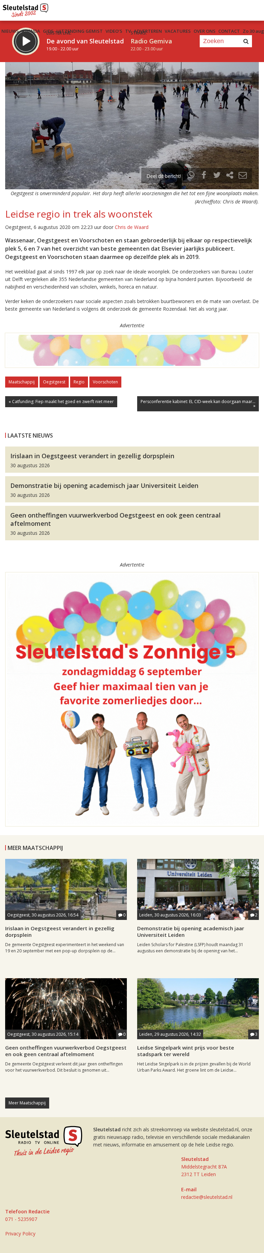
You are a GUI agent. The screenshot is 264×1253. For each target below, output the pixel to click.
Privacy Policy (20, 1233)
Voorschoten (105, 382)
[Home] (25, 8)
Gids (48, 31)
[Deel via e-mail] (243, 176)
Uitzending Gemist (79, 31)
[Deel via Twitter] (217, 176)
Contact (229, 31)
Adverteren (148, 31)
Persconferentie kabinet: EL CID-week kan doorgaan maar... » (198, 404)
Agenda (31, 31)
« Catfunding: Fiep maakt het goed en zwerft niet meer (61, 401)
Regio (79, 382)
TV (128, 31)
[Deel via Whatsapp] (191, 176)
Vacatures (178, 31)
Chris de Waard (131, 227)
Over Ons (205, 31)
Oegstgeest (54, 382)
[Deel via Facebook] (204, 176)
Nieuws (10, 31)
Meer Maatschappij (27, 1103)
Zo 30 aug (253, 31)
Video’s (114, 31)
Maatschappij (22, 382)
